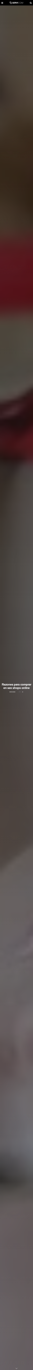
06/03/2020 (12, 692)
